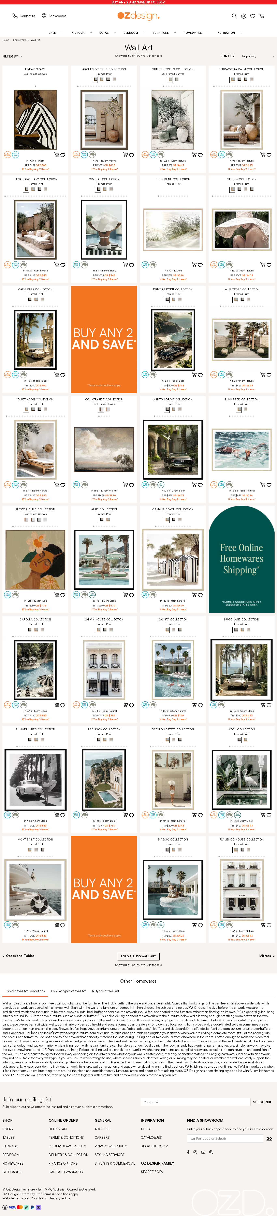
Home (5, 39)
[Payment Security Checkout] (5, 1207)
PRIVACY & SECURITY (111, 1146)
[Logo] (138, 16)
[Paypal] (32, 1207)
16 (117, 86)
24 (65, 196)
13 (109, 86)
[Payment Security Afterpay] (26, 1207)
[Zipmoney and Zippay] (38, 1207)
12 (106, 86)
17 (120, 86)
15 (114, 86)
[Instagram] (195, 1151)
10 (101, 86)
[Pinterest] (211, 1151)
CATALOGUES (151, 1137)
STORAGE (10, 1146)
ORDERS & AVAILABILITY (67, 1146)
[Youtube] (203, 1151)
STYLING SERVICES (109, 1155)
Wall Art (35, 39)
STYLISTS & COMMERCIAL (115, 1163)
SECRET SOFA (152, 1172)
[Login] (245, 15)
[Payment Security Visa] (12, 1207)
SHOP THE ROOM (154, 1146)
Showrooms (57, 16)
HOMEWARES (13, 1163)
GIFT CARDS (11, 1172)
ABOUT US (103, 1129)
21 (130, 86)
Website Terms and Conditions (24, 1198)
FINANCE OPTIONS (63, 1163)
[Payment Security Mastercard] (20, 1207)
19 (125, 86)
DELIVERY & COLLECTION (68, 1155)
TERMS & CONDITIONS (66, 1137)
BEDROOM (10, 1155)
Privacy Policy (60, 1198)
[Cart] (261, 15)
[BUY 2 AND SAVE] (104, 339)
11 (104, 86)
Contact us (27, 16)
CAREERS (102, 1137)
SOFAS (7, 1129)
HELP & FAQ (58, 1129)
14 (112, 86)
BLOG (145, 1129)
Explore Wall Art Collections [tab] (25, 991)
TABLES (8, 1137)
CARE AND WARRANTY (66, 1172)
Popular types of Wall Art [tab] (68, 991)
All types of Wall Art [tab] (105, 991)
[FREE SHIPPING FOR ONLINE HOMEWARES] (242, 559)
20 (128, 86)
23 (63, 196)
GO (269, 1138)
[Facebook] (188, 1151)
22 (269, 86)
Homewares (20, 39)
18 (122, 86)
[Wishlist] (254, 15)
